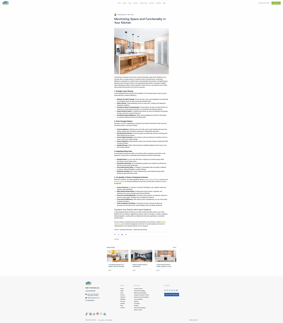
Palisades (122, 299)
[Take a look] (276, 3)
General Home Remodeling (141, 297)
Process (122, 295)
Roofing (136, 305)
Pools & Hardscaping (139, 307)
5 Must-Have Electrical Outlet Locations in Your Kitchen (163, 265)
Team (121, 293)
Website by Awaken (193, 320)
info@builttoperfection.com (93, 297)
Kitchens (117, 229)
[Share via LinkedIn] (122, 234)
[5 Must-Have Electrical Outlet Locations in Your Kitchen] (165, 256)
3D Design (137, 303)
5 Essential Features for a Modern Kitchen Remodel (116, 265)
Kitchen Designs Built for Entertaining (140, 265)
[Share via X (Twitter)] (118, 234)
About (122, 290)
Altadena (122, 297)
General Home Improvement (140, 229)
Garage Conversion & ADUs (141, 295)
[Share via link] (125, 234)
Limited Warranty (108, 320)
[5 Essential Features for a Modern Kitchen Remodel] (117, 256)
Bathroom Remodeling (140, 293)
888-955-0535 (90, 300)
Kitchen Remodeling (139, 290)
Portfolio (122, 303)
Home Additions (138, 299)
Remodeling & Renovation (126, 229)
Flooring (136, 301)
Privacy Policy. (101, 320)
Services (122, 301)
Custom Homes (138, 288)
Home (122, 288)
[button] (143, 3)
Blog (121, 305)
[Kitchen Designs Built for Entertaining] (141, 256)
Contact (122, 307)
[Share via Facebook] (115, 234)
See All (174, 247)
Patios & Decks (138, 310)
